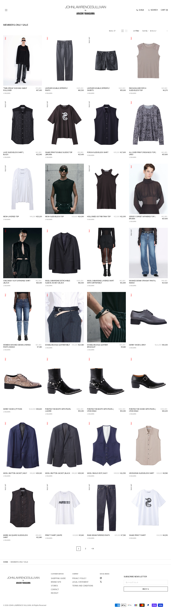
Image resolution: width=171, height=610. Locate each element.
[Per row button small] (126, 30)
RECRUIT (54, 593)
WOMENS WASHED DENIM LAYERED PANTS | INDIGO (17, 346)
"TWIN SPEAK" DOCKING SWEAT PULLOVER (15, 89)
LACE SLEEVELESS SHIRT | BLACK (13, 153)
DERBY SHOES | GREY (137, 345)
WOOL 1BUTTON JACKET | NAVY (15, 473)
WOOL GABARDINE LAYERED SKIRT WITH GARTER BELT (100, 282)
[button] (6, 10)
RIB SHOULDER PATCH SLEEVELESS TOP (137, 89)
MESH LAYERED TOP (11, 217)
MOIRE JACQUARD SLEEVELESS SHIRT (15, 536)
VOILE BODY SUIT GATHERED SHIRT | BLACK (16, 282)
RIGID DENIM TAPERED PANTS (98, 535)
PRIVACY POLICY (79, 578)
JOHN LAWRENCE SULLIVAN (20, 605)
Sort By (144, 31)
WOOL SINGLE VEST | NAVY (97, 473)
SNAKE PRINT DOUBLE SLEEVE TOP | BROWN (58, 153)
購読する (146, 589)
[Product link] (22, 60)
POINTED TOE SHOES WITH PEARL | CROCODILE (142, 410)
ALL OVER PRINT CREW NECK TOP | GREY (142, 153)
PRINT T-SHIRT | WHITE (53, 535)
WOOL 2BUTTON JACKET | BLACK (57, 473)
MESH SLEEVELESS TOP (54, 217)
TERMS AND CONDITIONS (82, 586)
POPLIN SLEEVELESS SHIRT (97, 152)
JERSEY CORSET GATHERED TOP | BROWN (142, 218)
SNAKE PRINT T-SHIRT (137, 535)
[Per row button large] (122, 30)
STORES (54, 586)
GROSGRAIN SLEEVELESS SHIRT (141, 473)
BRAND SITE (56, 582)
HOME (5, 562)
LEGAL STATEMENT (80, 582)
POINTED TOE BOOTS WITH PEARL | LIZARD (58, 410)
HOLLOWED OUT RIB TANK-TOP (99, 217)
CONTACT (55, 589)
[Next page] (92, 549)
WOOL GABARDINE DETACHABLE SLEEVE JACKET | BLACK (57, 282)
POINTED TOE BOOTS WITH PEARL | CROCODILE (100, 410)
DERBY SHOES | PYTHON (12, 409)
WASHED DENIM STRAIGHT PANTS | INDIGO (142, 282)
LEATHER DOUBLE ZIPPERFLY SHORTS (98, 89)
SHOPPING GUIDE (58, 578)
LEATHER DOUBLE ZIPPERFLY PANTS (56, 89)
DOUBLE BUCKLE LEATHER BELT (57, 345)
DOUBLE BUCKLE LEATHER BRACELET (97, 346)
